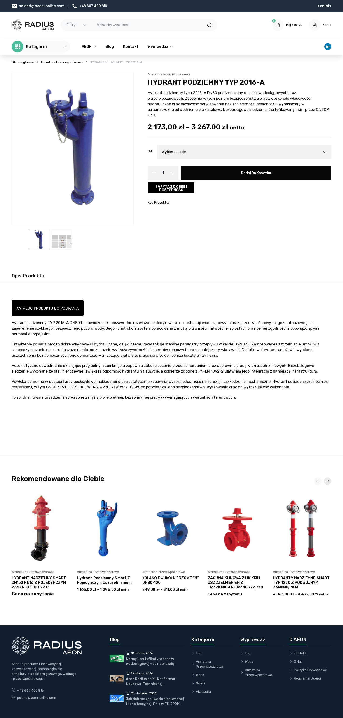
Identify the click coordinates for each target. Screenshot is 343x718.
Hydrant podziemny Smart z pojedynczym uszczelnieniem (104, 580)
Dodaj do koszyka (256, 173)
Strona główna (23, 62)
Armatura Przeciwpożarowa (62, 62)
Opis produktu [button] (28, 276)
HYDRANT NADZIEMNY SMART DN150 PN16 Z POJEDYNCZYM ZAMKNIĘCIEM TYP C (39, 582)
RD (150, 151)
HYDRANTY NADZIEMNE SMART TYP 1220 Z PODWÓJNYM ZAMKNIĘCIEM (301, 582)
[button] (327, 481)
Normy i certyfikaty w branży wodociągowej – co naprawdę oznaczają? (150, 664)
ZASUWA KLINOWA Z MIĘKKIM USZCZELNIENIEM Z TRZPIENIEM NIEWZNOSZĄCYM (235, 582)
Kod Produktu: (158, 203)
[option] (39, 240)
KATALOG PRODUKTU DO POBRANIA (47, 308)
